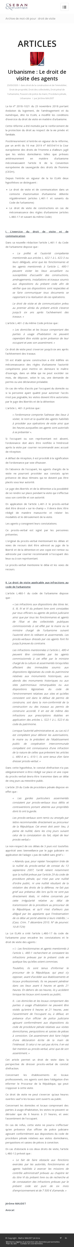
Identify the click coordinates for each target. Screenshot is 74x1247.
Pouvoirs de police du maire (33, 94)
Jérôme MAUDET (46, 98)
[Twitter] (60, 1237)
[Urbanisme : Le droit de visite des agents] (37, 59)
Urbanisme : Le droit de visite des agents (37, 75)
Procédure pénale (57, 94)
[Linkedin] (65, 1237)
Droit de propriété (18, 89)
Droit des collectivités (39, 89)
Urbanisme (25, 98)
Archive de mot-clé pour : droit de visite (30, 18)
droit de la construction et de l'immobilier (46, 85)
